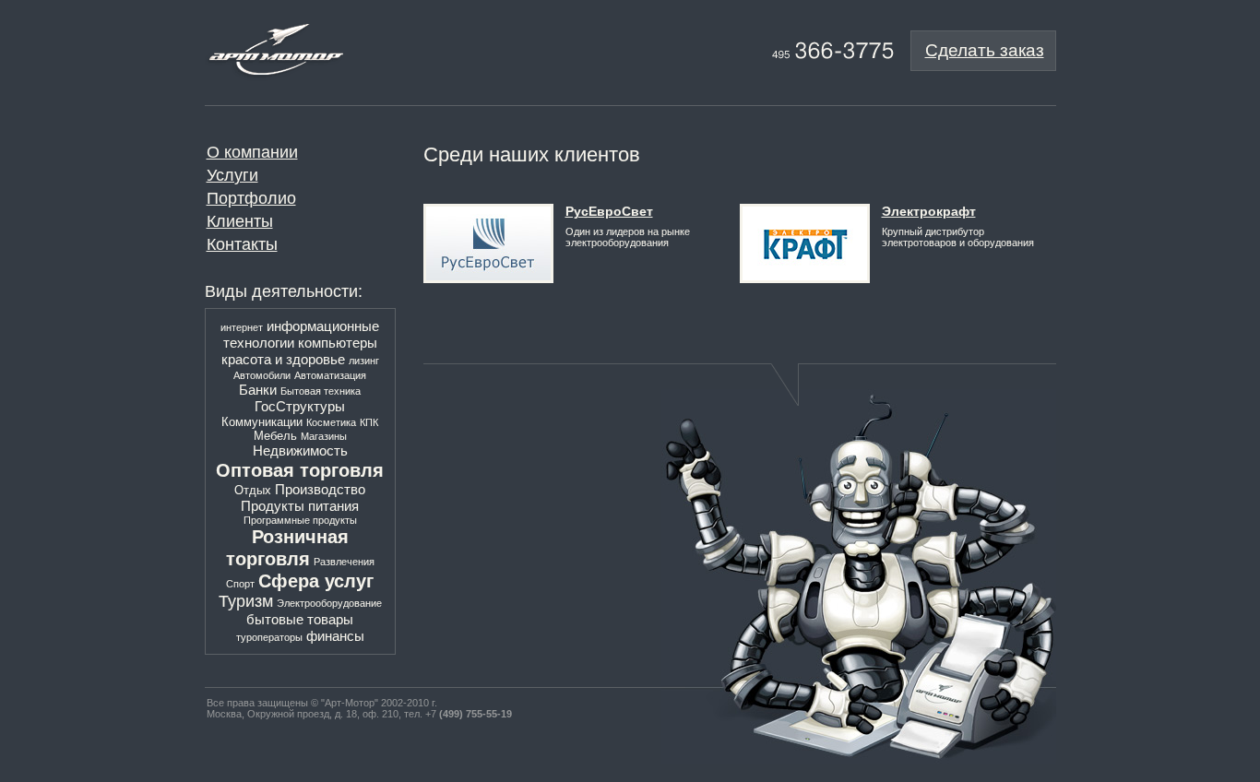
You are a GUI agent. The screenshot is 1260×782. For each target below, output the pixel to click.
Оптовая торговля (300, 469)
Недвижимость (300, 450)
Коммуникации (262, 422)
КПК (369, 422)
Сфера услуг (316, 580)
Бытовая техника (320, 391)
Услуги (232, 175)
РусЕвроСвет (609, 211)
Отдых (252, 490)
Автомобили (262, 375)
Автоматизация (330, 375)
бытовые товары (299, 619)
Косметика (331, 422)
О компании (252, 152)
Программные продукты (300, 520)
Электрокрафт (929, 211)
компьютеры (337, 342)
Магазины (324, 436)
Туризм (246, 601)
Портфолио (251, 198)
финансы (335, 636)
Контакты (242, 244)
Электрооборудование (329, 603)
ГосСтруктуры (300, 406)
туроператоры (269, 637)
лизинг (364, 360)
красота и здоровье (283, 359)
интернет (241, 327)
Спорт (240, 583)
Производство (320, 489)
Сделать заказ (984, 50)
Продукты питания (300, 506)
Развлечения (344, 561)
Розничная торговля (287, 547)
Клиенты (240, 221)
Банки (258, 389)
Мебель (275, 436)
